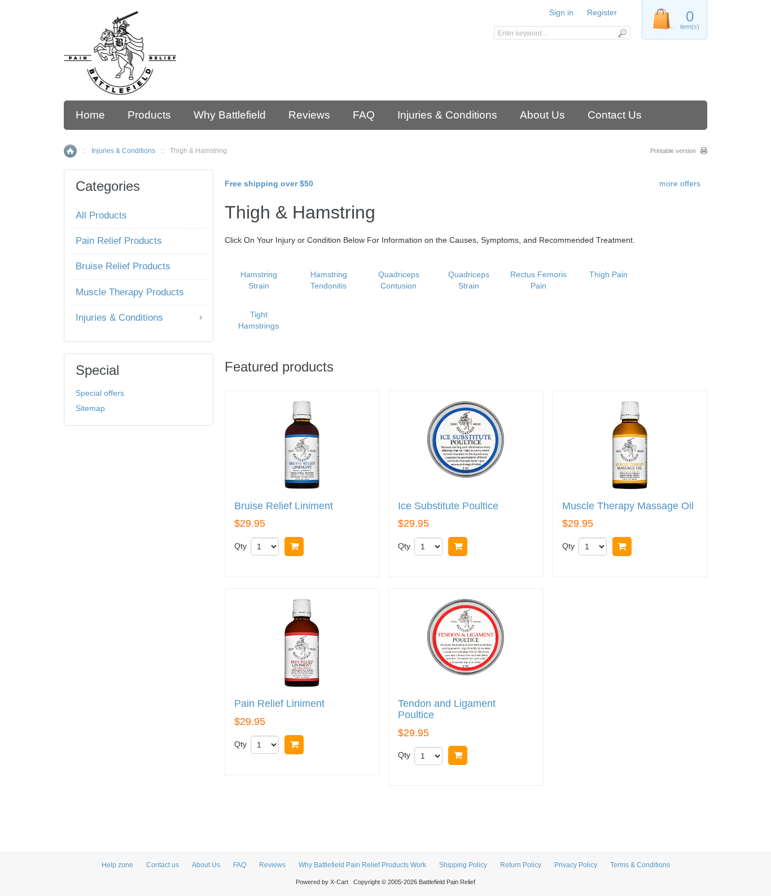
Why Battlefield (230, 115)
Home (90, 115)
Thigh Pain (608, 274)
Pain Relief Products (119, 240)
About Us (542, 115)
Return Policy (520, 865)
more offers (679, 183)
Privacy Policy (575, 865)
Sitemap (90, 408)
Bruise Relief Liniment (283, 506)
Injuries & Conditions (447, 115)
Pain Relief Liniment (279, 703)
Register (602, 12)
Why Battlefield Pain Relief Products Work (362, 865)
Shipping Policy (463, 865)
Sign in (561, 12)
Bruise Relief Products (123, 266)
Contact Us (615, 115)
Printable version (673, 150)
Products (149, 115)
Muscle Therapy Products (130, 292)
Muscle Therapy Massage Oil (628, 506)
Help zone (117, 865)
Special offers (100, 392)
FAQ (364, 115)
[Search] (622, 33)
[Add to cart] (294, 546)
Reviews (309, 115)
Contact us (162, 865)
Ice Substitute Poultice (448, 506)
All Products (101, 215)
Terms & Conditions (640, 865)
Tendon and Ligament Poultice (447, 709)
